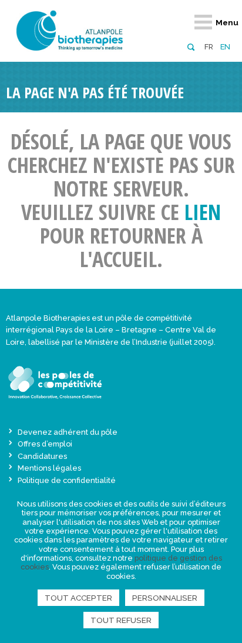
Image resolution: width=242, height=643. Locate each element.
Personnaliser (164, 597)
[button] (190, 46)
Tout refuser (121, 620)
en (225, 46)
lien (202, 212)
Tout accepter (78, 597)
